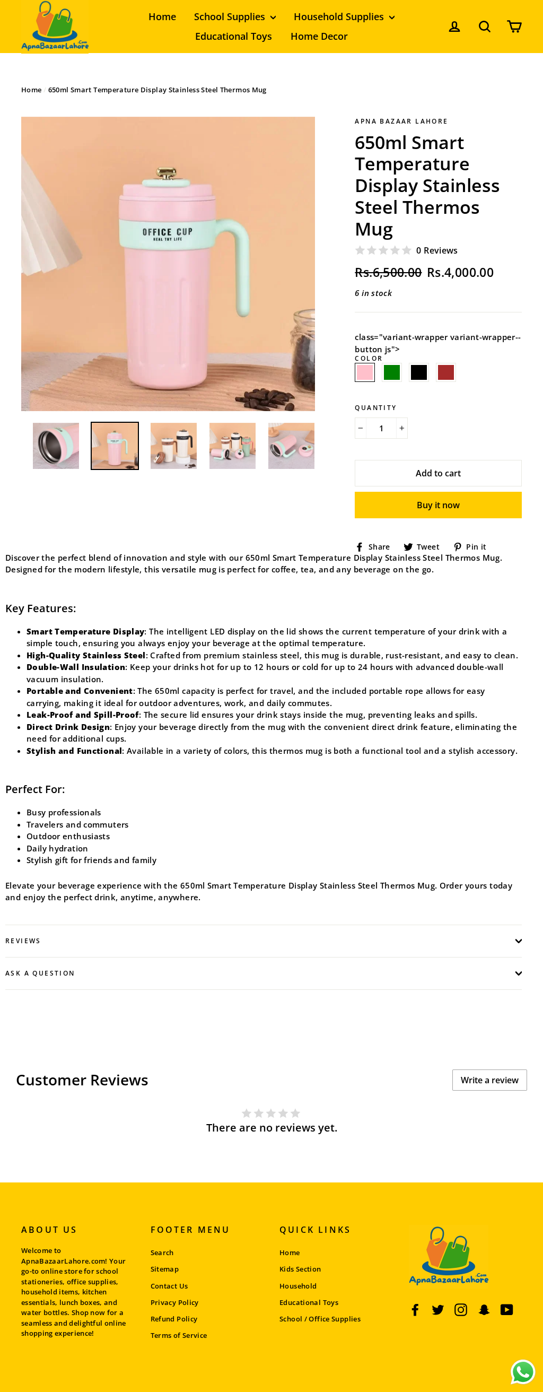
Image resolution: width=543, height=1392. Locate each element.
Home (162, 16)
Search (162, 1252)
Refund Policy (174, 1319)
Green (392, 372)
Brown (446, 372)
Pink (365, 372)
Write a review (490, 1080)
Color (369, 366)
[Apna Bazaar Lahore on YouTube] (507, 1309)
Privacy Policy (175, 1302)
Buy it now (438, 505)
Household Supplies (340, 16)
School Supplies (231, 16)
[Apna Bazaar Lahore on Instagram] (460, 1309)
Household (298, 1286)
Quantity (376, 408)
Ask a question (40, 973)
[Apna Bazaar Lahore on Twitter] (438, 1309)
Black (419, 372)
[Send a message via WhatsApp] (523, 1372)
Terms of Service (179, 1335)
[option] (168, 264)
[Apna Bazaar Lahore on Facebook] (415, 1309)
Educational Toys (233, 36)
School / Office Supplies (320, 1319)
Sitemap (165, 1269)
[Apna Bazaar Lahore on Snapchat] (484, 1309)
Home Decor (319, 36)
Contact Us (169, 1286)
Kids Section (300, 1269)
